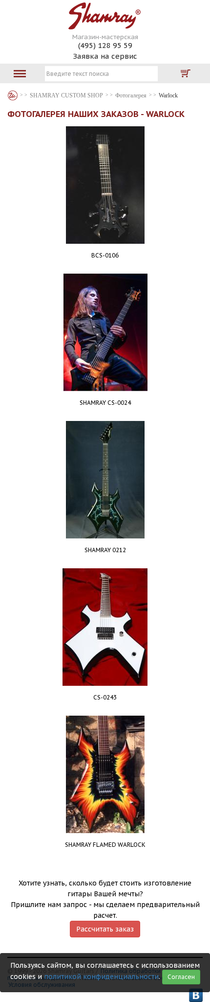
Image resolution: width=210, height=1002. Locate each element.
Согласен (181, 976)
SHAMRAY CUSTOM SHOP (66, 95)
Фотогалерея (131, 95)
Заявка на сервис (105, 56)
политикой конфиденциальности (101, 976)
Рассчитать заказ (105, 929)
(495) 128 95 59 (105, 45)
